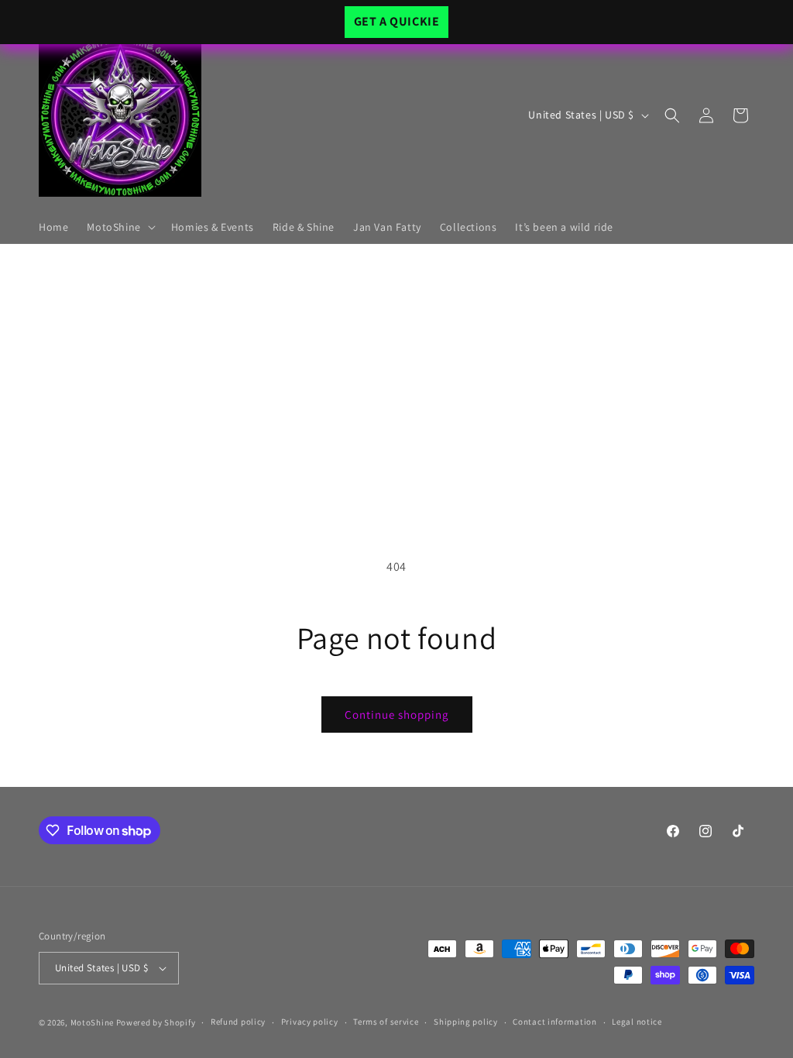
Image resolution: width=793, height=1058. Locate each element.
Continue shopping (397, 714)
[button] (119, 227)
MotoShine (93, 1022)
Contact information (554, 1021)
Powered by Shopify (156, 1022)
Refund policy (238, 1021)
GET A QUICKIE (397, 21)
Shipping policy (466, 1021)
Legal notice (636, 1021)
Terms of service (385, 1021)
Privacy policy (309, 1021)
